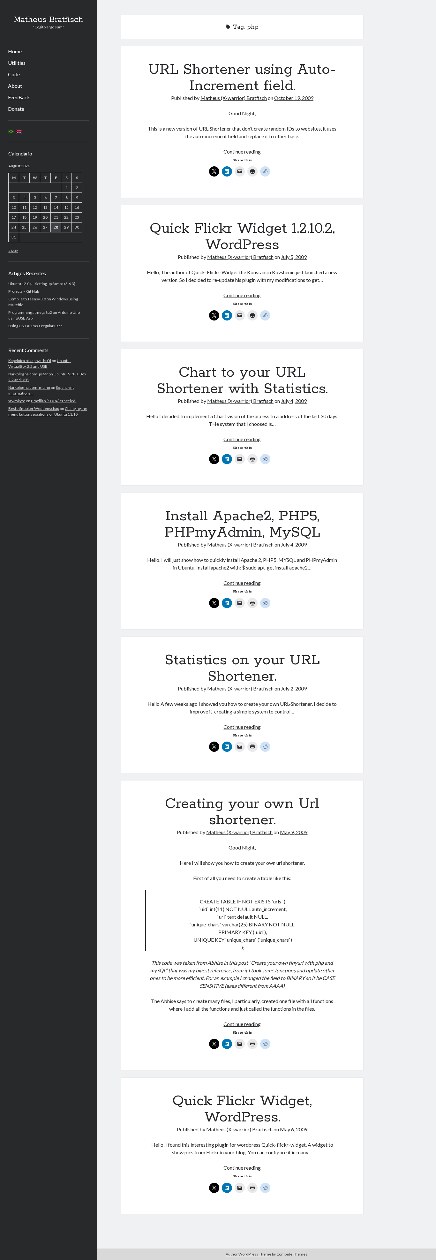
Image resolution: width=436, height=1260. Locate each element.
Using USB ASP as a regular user (35, 325)
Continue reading (242, 151)
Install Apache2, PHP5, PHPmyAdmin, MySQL (242, 524)
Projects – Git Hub (23, 291)
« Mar (13, 250)
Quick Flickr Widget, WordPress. (242, 1109)
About (15, 86)
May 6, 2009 (293, 1129)
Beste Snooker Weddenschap (33, 408)
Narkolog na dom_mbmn (29, 387)
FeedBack (19, 97)
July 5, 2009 (294, 257)
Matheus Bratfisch (48, 20)
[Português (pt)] (11, 131)
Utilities (17, 63)
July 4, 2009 (294, 401)
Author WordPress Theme (248, 1254)
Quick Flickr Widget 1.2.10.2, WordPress (242, 236)
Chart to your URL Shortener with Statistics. (242, 380)
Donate (16, 109)
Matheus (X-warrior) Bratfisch (233, 98)
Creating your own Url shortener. (242, 812)
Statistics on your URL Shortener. (242, 668)
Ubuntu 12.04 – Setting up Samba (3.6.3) (41, 283)
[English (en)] (19, 131)
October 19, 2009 (293, 98)
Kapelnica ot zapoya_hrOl (29, 360)
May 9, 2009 (293, 832)
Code (14, 74)
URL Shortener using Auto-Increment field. (242, 77)
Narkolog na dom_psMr (28, 374)
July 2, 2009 (294, 688)
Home (15, 51)
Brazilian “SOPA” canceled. (53, 400)
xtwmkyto (16, 400)
